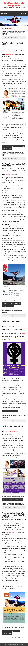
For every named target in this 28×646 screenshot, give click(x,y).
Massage (22, 146)
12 (3, 640)
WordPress (12, 644)
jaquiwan (15, 37)
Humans (10, 499)
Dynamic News (20, 644)
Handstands (17, 303)
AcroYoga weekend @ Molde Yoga (13, 504)
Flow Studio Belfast (10, 54)
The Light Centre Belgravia (12, 431)
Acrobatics (5, 146)
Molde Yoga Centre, (10, 532)
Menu (5, 13)
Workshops (5, 148)
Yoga (10, 148)
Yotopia (24, 333)
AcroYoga (11, 146)
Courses (17, 146)
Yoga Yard (8, 174)
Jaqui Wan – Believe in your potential (14, 4)
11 (22, 637)
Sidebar (22, 13)
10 (19, 637)
